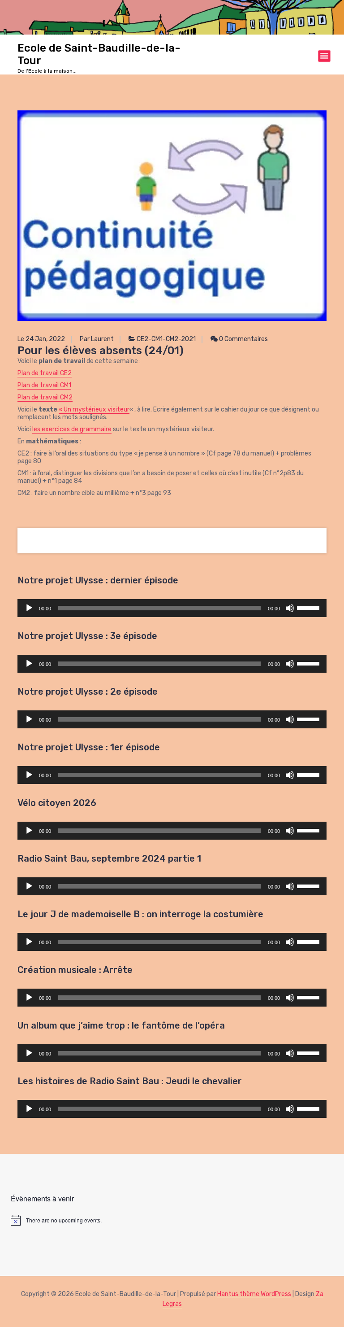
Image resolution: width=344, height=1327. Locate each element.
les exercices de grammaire (72, 429)
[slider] (309, 607)
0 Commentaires (243, 339)
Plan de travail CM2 (45, 397)
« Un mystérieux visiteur (94, 409)
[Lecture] (29, 608)
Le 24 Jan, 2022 (41, 339)
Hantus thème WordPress (254, 1294)
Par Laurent (97, 339)
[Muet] (289, 608)
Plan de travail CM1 (44, 385)
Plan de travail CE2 (44, 373)
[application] (172, 608)
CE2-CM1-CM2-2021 (166, 339)
